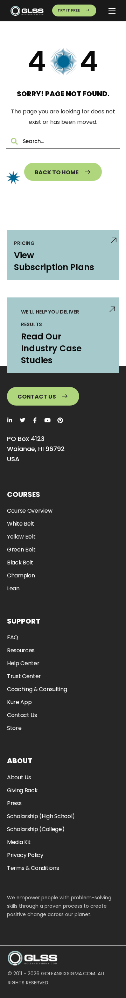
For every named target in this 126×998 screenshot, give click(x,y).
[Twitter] (22, 420)
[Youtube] (47, 420)
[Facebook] (35, 420)
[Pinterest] (60, 420)
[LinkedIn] (10, 420)
